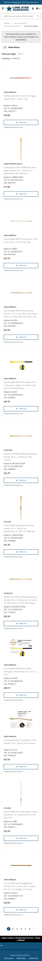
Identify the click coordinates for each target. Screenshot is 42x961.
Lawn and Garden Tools (11, 26)
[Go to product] (21, 78)
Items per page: (9, 54)
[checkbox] (4, 47)
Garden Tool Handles (31, 26)
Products (7, 23)
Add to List (22, 122)
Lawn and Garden (20, 23)
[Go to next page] (34, 929)
